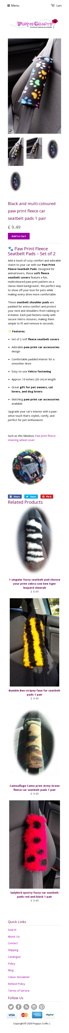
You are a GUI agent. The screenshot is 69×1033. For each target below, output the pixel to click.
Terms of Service (19, 990)
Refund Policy (16, 984)
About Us (14, 936)
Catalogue (14, 957)
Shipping (13, 950)
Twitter (11, 1007)
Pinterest (42, 1007)
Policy (11, 963)
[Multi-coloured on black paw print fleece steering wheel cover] (30, 488)
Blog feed (26, 1007)
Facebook (19, 1007)
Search (12, 929)
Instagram (34, 1007)
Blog (11, 970)
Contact (13, 943)
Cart (59, 5)
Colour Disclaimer (19, 977)
